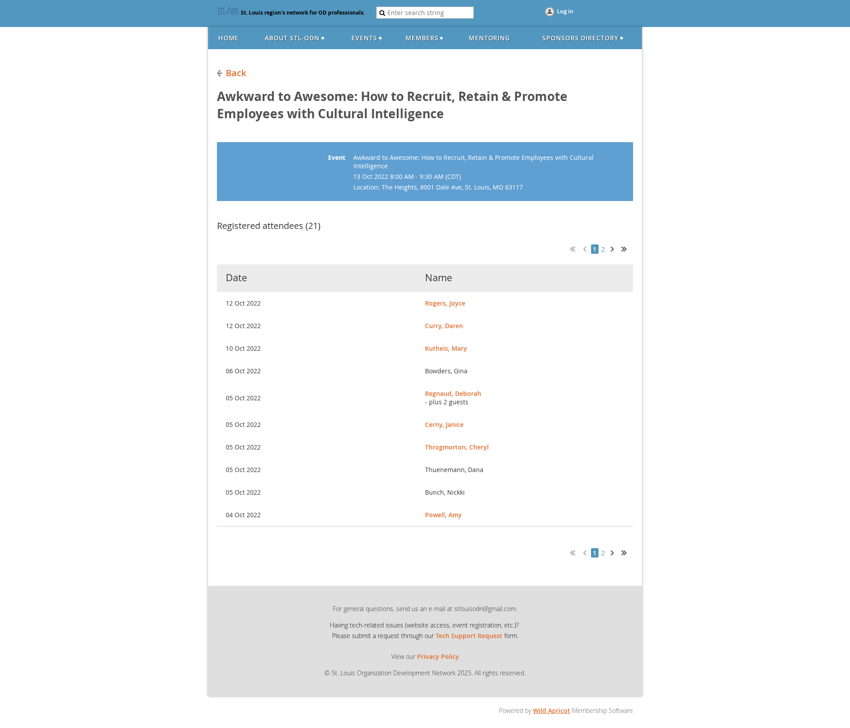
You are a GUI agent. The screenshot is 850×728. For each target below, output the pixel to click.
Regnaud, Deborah (453, 393)
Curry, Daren (444, 325)
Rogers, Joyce (445, 303)
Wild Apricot (551, 710)
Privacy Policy (438, 656)
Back (236, 73)
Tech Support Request (469, 635)
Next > (614, 248)
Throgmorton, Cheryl (457, 447)
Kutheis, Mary (446, 348)
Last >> (627, 248)
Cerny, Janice (444, 424)
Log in (565, 11)
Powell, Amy (443, 515)
